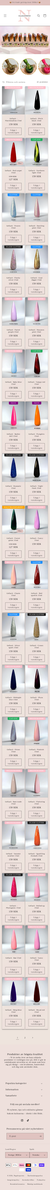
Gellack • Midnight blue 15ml (13, 699)
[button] (5, 16)
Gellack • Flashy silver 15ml (13, 279)
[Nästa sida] (32, 1038)
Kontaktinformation (17, 1184)
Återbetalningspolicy (35, 1175)
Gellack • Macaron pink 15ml (36, 331)
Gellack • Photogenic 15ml (13, 907)
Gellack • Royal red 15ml (37, 1011)
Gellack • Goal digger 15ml (36, 279)
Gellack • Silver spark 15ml (13, 646)
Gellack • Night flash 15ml (36, 487)
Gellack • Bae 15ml (13, 958)
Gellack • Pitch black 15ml (36, 119)
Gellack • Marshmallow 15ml (13, 119)
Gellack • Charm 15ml (13, 594)
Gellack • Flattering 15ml (36, 803)
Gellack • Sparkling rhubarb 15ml (36, 855)
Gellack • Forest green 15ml (13, 539)
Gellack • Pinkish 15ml (36, 751)
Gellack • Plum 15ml (36, 699)
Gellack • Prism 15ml (13, 751)
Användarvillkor (28, 1180)
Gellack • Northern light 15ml (37, 172)
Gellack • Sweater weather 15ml (13, 855)
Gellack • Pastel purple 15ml (13, 331)
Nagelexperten (19, 1175)
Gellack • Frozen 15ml (13, 227)
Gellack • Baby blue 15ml (13, 383)
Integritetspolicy (13, 1180)
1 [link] (17, 1038)
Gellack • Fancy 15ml (36, 539)
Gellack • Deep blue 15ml (13, 1011)
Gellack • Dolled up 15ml (36, 907)
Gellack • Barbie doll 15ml (13, 435)
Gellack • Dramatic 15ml (13, 487)
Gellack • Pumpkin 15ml (36, 435)
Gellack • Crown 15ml (36, 646)
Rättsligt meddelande (35, 1184)
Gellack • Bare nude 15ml (13, 803)
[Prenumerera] (40, 1136)
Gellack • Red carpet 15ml (13, 172)
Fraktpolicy (41, 1180)
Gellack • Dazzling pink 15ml (36, 227)
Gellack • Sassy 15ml (36, 959)
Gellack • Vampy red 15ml (36, 383)
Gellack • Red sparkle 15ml (36, 594)
